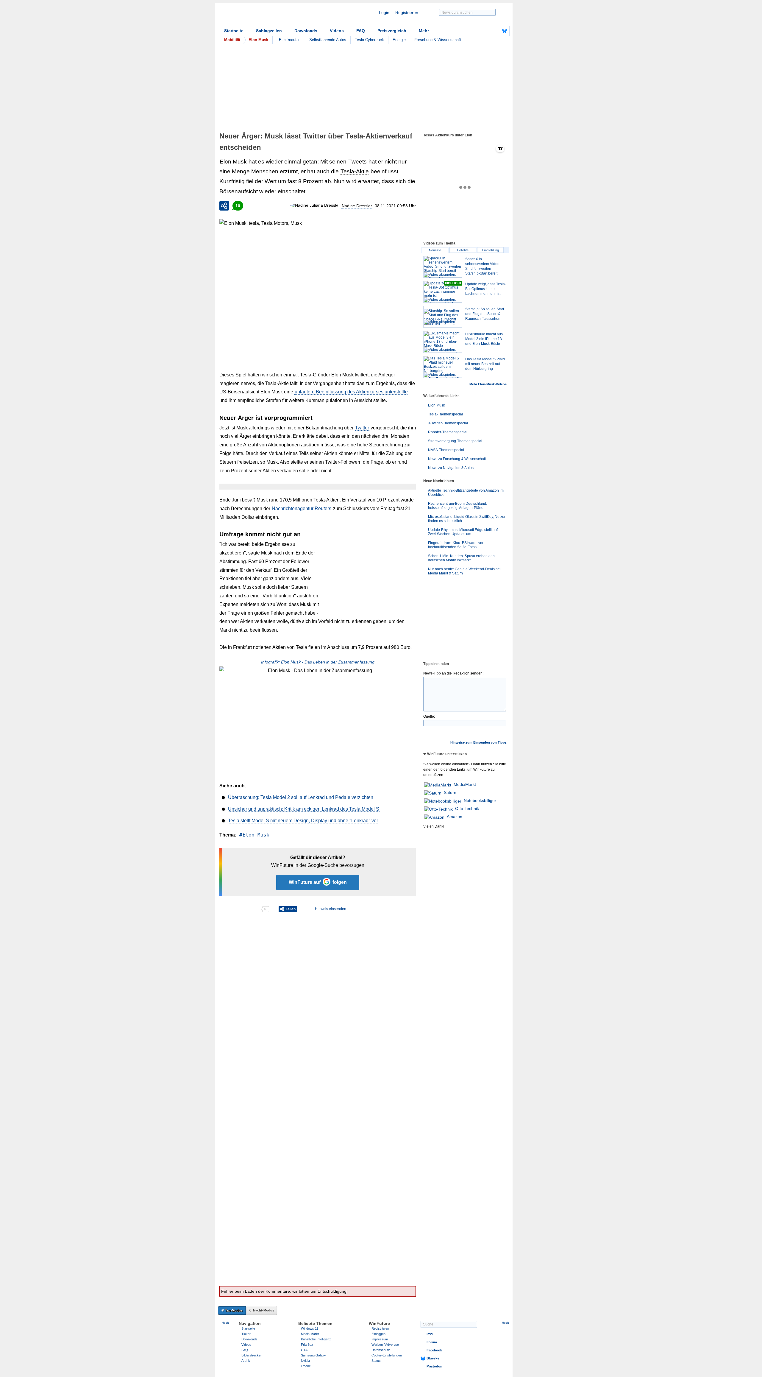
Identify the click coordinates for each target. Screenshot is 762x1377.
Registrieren (406, 12)
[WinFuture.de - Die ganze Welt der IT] (268, 16)
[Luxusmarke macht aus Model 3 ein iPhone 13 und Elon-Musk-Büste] (443, 342)
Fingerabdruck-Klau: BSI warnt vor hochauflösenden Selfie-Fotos (455, 545)
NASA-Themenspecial (446, 450)
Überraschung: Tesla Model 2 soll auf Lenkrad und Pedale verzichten (300, 797)
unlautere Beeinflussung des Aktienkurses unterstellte (351, 391)
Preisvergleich (391, 30)
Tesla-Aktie (355, 171)
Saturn (450, 792)
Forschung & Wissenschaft (437, 40)
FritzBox (307, 1344)
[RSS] (486, 31)
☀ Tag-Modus (232, 1310)
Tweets (357, 161)
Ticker (246, 1334)
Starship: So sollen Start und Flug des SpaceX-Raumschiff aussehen (484, 314)
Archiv (246, 1360)
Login (384, 12)
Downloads (305, 30)
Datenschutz (380, 1350)
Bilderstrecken (251, 1355)
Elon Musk (233, 161)
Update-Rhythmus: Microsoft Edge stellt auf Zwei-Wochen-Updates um (463, 532)
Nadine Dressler (357, 205)
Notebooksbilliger (480, 800)
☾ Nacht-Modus (261, 1310)
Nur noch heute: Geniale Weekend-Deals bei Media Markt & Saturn (464, 571)
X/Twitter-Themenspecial (448, 423)
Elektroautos (290, 40)
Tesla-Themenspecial (445, 414)
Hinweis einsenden (330, 909)
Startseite (233, 30)
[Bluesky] (504, 31)
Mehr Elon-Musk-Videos (488, 384)
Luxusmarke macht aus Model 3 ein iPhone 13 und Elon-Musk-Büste (484, 339)
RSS (430, 1334)
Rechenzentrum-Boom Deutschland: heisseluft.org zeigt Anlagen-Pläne (457, 505)
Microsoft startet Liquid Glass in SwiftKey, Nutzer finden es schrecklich (466, 519)
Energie (399, 40)
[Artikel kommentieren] (240, 909)
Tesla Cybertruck (369, 40)
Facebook (434, 1350)
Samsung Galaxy (313, 1355)
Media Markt (310, 1334)
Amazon (454, 816)
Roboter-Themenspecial (447, 432)
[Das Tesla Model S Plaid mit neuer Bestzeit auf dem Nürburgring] (443, 367)
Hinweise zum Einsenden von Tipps (478, 742)
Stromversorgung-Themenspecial (455, 441)
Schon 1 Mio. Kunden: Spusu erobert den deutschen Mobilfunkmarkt (461, 558)
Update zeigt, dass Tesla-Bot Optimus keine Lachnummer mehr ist (485, 289)
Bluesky (433, 1358)
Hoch (225, 1322)
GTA (304, 1350)
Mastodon (434, 1366)
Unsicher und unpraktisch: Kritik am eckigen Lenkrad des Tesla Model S (303, 808)
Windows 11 (309, 1328)
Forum (432, 1342)
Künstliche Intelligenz (316, 1339)
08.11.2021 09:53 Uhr (395, 206)
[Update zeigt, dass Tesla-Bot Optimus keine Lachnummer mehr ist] (443, 292)
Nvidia (305, 1360)
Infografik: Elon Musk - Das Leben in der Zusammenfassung (317, 662)
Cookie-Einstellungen (386, 1355)
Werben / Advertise (385, 1344)
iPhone (306, 1366)
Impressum (379, 1339)
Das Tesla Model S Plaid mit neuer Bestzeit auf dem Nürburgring (485, 364)
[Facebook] (495, 31)
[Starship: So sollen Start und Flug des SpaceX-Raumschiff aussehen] (443, 317)
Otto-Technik (467, 808)
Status (376, 1360)
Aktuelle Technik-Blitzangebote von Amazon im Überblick (466, 492)
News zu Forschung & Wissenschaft (457, 459)
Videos (337, 30)
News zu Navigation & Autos (451, 468)
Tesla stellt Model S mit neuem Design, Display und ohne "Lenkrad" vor (303, 820)
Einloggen (378, 1334)
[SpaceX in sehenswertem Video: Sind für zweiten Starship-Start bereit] (443, 267)
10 (237, 205)
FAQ (360, 30)
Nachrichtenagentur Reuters (301, 508)
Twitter (362, 427)
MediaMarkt (465, 784)
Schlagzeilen (269, 30)
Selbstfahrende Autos (327, 40)
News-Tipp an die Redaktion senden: (453, 673)
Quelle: (429, 716)
